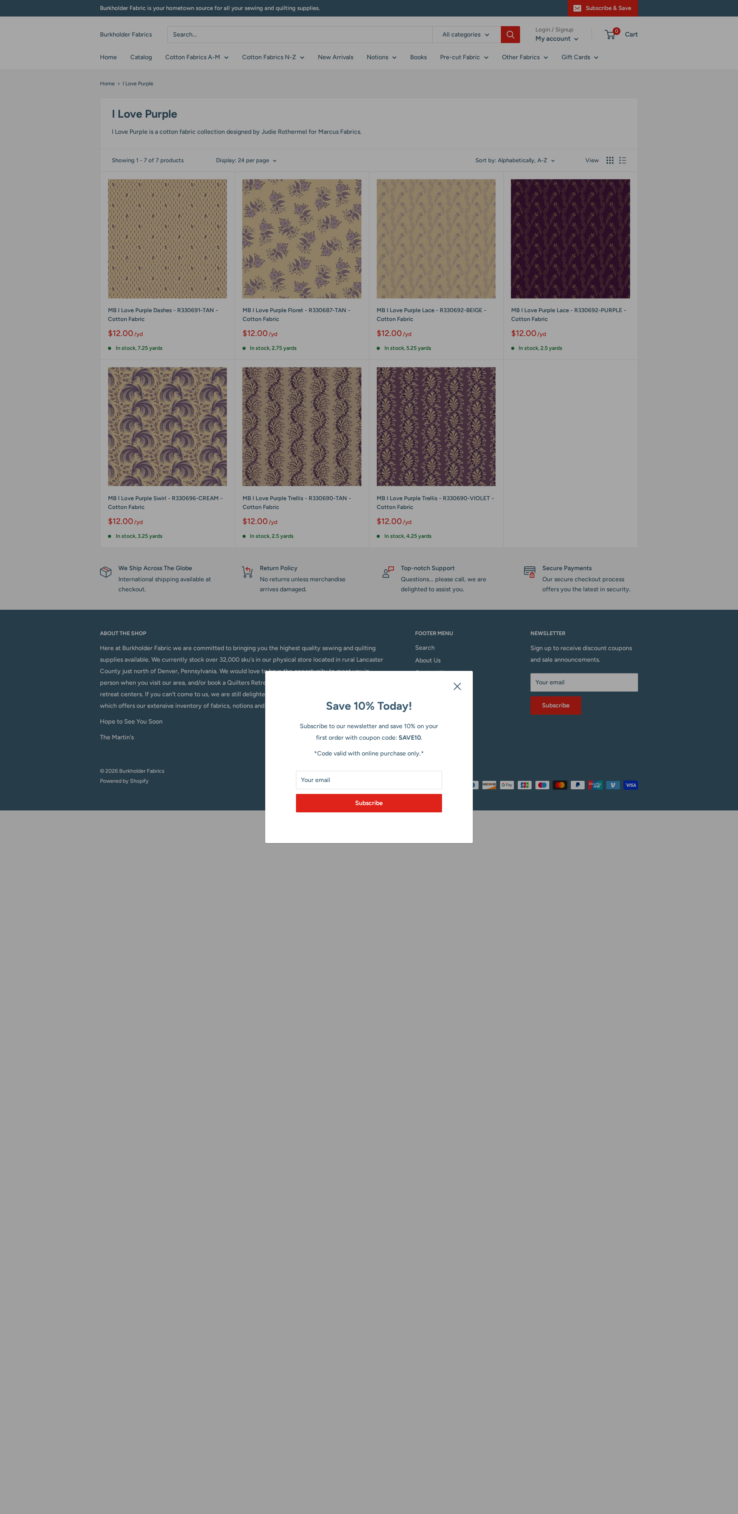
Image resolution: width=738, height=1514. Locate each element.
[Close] (457, 686)
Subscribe (369, 803)
